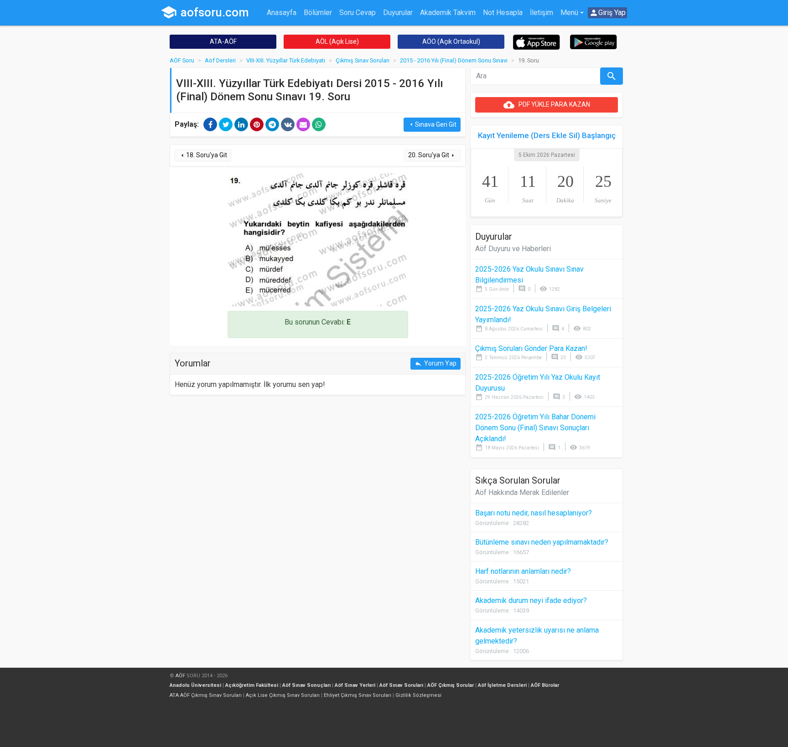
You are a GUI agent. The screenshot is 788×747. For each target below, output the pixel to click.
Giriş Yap (607, 12)
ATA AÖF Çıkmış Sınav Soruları (206, 695)
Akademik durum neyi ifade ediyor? (531, 600)
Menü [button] (569, 12)
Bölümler (318, 12)
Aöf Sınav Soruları (401, 685)
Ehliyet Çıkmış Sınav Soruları (357, 695)
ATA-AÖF (223, 41)
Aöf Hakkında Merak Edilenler (522, 492)
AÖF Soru (182, 60)
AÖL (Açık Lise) (337, 41)
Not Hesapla (503, 12)
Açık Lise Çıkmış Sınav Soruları (283, 695)
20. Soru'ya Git (432, 155)
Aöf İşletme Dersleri (502, 685)
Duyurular (398, 12)
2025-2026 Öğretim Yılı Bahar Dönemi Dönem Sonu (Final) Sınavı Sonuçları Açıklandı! (535, 427)
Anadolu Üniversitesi (195, 685)
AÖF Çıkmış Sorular (450, 685)
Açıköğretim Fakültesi (251, 685)
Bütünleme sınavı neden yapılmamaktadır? (541, 542)
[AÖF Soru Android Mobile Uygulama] (593, 41)
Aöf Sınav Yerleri (355, 685)
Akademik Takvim (448, 12)
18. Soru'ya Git (203, 155)
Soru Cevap (357, 12)
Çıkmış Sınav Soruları (362, 60)
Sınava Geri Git (432, 125)
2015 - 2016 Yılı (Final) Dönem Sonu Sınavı (454, 60)
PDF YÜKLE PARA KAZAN (546, 104)
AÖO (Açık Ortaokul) (451, 41)
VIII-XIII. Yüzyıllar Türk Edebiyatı (285, 60)
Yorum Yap (435, 363)
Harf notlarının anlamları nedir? (523, 571)
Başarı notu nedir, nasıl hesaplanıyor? (533, 513)
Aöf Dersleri (220, 60)
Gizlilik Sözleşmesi (418, 695)
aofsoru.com (205, 12)
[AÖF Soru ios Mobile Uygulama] (536, 41)
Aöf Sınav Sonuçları (306, 685)
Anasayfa (281, 12)
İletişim (541, 12)
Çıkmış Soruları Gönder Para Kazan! (531, 348)
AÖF (180, 676)
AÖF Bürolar (545, 685)
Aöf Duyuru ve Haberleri (513, 248)
